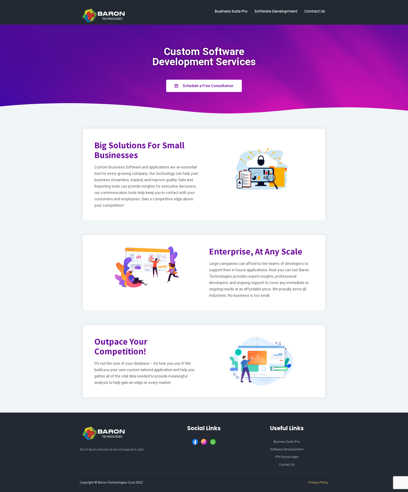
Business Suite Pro (231, 11)
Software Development (276, 11)
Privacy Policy (318, 482)
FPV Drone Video (287, 457)
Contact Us (314, 11)
